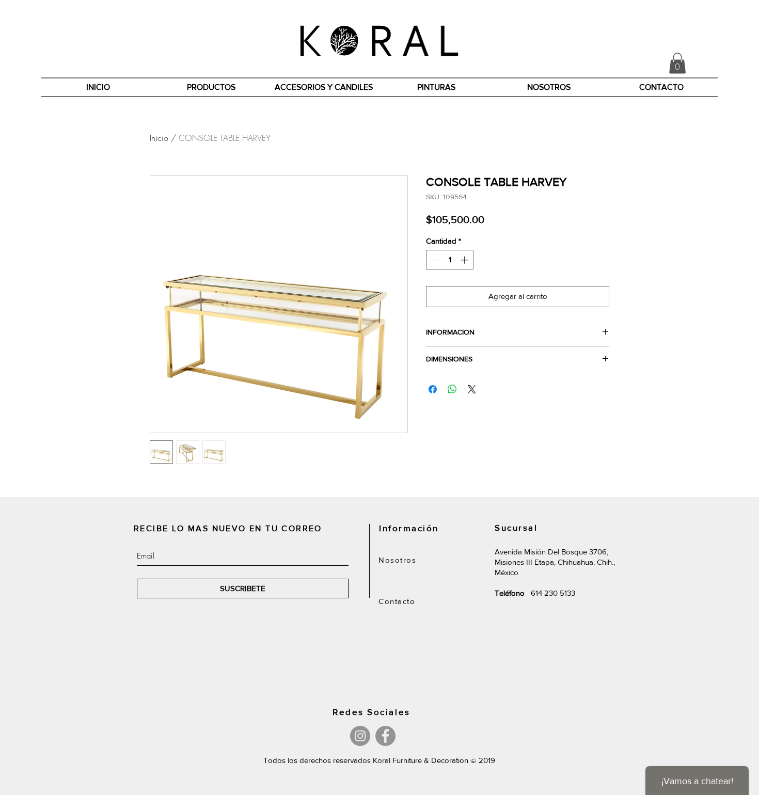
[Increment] (465, 259)
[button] (677, 63)
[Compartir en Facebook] (432, 389)
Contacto (396, 601)
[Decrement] (434, 259)
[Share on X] (472, 389)
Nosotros (397, 559)
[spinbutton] (449, 259)
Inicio (159, 138)
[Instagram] (360, 736)
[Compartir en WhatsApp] (452, 389)
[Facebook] (385, 736)
